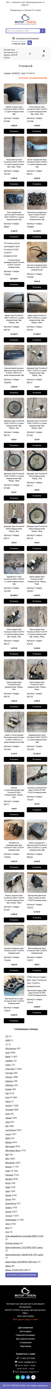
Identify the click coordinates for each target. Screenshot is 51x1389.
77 (6, 1044)
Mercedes (10, 1146)
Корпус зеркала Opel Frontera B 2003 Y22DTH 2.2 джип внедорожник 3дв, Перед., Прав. (14, 899)
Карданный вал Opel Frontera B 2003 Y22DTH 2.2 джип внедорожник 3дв (37, 738)
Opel (23, 73)
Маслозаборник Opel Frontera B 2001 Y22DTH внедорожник (37, 950)
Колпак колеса (12, 1243)
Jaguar (8, 1118)
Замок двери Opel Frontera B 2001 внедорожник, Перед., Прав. (37, 580)
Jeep (7, 1122)
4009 (7, 1040)
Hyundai (9, 1109)
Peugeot (9, 1175)
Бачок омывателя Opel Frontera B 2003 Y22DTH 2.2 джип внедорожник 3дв (37, 163)
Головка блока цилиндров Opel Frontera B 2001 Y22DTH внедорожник (14, 263)
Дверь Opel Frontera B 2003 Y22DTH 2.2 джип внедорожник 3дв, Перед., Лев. (14, 318)
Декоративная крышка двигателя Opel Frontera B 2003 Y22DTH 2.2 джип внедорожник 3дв (14, 371)
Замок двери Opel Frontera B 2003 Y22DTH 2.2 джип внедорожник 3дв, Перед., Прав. (37, 632)
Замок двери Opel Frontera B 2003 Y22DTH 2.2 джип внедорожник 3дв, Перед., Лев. (14, 632)
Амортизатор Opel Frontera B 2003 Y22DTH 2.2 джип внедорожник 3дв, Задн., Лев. (37, 110)
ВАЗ (7, 1228)
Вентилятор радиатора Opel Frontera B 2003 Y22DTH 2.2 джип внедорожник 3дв (37, 215)
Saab (7, 1187)
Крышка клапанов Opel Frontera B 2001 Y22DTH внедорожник (14, 950)
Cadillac (9, 1061)
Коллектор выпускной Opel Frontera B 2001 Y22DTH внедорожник (37, 790)
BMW (7, 1056)
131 (7, 1036)
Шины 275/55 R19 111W (16, 1270)
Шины (8, 1266)
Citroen (8, 1077)
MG (7, 1154)
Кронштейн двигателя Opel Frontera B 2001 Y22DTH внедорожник (37, 897)
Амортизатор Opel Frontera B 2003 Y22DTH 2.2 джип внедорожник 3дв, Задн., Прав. (14, 163)
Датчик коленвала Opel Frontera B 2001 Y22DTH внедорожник (37, 267)
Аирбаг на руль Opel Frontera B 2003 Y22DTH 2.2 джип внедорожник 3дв (14, 110)
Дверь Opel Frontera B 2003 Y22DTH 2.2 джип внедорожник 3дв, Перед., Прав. (37, 318)
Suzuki (8, 1211)
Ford (7, 1097)
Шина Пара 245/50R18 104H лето (21, 1262)
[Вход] (44, 50)
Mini (7, 1158)
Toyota (8, 1216)
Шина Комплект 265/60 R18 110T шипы (24, 1254)
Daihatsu (9, 1085)
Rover (8, 1183)
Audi (7, 1052)
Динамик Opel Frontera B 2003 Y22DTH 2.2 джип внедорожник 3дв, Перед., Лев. (37, 371)
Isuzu (7, 1114)
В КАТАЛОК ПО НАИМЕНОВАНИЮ (21, 1275)
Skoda (8, 1195)
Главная (7, 73)
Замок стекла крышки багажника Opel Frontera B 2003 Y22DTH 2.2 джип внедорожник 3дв (14, 738)
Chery (8, 1065)
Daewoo (9, 1081)
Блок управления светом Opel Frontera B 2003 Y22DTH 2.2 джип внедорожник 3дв (14, 215)
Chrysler (9, 1073)
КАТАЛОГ (16, 73)
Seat (7, 1191)
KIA (6, 1126)
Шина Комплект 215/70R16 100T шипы (24, 1247)
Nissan (8, 1167)
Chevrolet (9, 1069)
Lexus (8, 1134)
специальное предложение (27, 38)
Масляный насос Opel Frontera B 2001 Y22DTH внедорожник (14, 1001)
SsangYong (10, 1203)
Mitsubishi (10, 1163)
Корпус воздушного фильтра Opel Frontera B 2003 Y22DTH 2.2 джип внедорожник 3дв (37, 846)
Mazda (8, 1142)
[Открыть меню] (29, 53)
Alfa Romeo (10, 1048)
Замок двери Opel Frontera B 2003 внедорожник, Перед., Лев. (14, 685)
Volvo (7, 1224)
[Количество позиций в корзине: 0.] (43, 55)
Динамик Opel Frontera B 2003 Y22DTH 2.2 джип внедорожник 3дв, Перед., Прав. (37, 424)
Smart (8, 1199)
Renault (8, 1179)
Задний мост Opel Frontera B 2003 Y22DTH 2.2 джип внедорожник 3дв (14, 580)
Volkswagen (11, 1220)
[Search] (43, 31)
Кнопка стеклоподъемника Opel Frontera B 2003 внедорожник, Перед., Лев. (14, 792)
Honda (8, 1105)
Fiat (7, 1093)
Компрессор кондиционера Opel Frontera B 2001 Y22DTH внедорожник (14, 846)
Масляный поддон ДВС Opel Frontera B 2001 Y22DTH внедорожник (37, 992)
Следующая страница (27, 1029)
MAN (7, 1138)
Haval (7, 1101)
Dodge (8, 1089)
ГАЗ (7, 1232)
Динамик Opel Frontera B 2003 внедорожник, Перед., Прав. (37, 528)
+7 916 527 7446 (19, 44)
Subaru (8, 1207)
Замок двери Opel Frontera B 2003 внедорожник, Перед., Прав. (37, 685)
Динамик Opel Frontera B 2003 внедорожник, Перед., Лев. (37, 476)
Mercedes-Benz (12, 1150)
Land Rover (10, 1130)
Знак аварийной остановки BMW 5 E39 (24, 1236)
